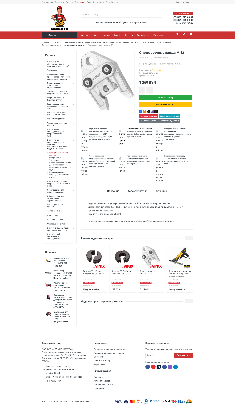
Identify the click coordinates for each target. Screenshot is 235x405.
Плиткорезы (52, 215)
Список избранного (103, 384)
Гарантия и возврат (103, 360)
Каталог (52, 35)
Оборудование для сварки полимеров (55, 191)
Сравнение (99, 388)
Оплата (69, 2)
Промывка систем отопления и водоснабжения (55, 85)
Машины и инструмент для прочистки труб (57, 113)
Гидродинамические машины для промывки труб (57, 106)
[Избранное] (176, 35)
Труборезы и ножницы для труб (57, 124)
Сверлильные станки (56, 220)
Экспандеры (54, 160)
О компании (47, 2)
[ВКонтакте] (140, 111)
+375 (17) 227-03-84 (183, 17)
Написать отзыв (161, 58)
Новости (100, 2)
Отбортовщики (55, 157)
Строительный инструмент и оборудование (53, 236)
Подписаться (183, 355)
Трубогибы (52, 70)
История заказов (102, 381)
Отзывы (161, 191)
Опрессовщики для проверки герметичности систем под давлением (58, 77)
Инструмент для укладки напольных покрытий (58, 229)
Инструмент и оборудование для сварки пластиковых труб (56, 132)
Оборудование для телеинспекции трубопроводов (55, 198)
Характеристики (137, 191)
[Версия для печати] (156, 111)
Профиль (98, 377)
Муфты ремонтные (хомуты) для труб (55, 99)
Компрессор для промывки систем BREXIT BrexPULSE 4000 (61, 315)
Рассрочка (79, 2)
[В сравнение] (149, 90)
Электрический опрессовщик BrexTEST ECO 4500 (61, 285)
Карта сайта (99, 364)
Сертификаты (112, 2)
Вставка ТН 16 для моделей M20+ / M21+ (93, 272)
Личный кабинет (182, 2)
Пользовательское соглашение (109, 353)
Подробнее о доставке (170, 121)
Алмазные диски (54, 211)
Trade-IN (90, 2)
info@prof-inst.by (184, 23)
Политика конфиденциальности (109, 349)
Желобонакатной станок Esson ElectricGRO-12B (61, 260)
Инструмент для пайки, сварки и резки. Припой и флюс (58, 183)
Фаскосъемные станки (57, 224)
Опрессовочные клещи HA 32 (148, 272)
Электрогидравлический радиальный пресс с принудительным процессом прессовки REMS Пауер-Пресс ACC (179, 274)
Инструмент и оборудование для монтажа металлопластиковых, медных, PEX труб (57, 144)
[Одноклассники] (144, 111)
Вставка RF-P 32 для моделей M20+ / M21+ (122, 272)
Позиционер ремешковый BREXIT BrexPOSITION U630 (62, 273)
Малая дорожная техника (55, 205)
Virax (156, 73)
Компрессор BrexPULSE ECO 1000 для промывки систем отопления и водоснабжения (63, 299)
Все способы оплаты (148, 121)
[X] (148, 111)
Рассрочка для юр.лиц (169, 116)
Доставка (59, 2)
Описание (113, 191)
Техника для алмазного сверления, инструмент (57, 92)
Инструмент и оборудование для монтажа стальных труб (58, 64)
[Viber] (152, 111)
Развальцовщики (56, 172)
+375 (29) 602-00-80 (183, 20)
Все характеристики (148, 116)
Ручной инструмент (56, 119)
